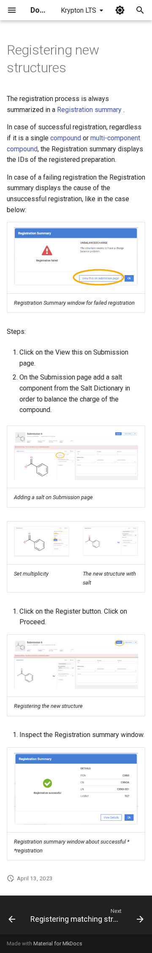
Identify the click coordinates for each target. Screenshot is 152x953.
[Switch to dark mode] (119, 10)
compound (65, 138)
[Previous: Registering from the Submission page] (12, 917)
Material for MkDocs (57, 943)
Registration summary (89, 110)
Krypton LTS (78, 10)
